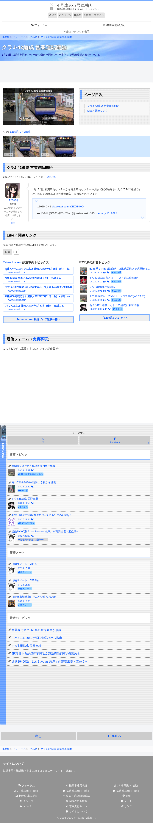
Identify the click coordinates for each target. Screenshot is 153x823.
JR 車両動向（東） (127, 785)
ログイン (66, 15)
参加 (78, 15)
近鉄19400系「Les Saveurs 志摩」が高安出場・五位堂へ (50, 661)
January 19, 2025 (106, 213)
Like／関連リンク (97, 110)
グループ (27, 800)
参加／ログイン (95, 15)
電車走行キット (77, 806)
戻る (38, 736)
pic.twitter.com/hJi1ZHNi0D (68, 206)
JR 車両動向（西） (27, 790)
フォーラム (28, 785)
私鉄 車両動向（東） (77, 790)
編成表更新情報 (77, 800)
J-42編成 (25, 131)
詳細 (68, 770)
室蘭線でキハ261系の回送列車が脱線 (36, 630)
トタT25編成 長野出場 (26, 645)
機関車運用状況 (77, 785)
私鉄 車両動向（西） (127, 790)
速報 (128, 795)
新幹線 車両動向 (28, 795)
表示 (13, 223)
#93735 (51, 177)
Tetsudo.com (12, 262)
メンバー (27, 806)
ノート (128, 800)
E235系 (14, 131)
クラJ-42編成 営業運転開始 (103, 105)
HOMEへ (114, 736)
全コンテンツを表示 (78, 31)
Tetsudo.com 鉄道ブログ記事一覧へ (38, 319)
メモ (54, 15)
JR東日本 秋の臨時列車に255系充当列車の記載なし (46, 653)
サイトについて (77, 811)
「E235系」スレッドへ (114, 317)
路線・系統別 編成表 (77, 795)
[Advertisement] (76, 71)
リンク (128, 806)
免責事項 (40, 339)
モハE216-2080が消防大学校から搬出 (37, 637)
